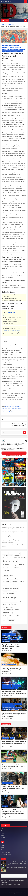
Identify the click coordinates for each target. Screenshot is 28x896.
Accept (14, 453)
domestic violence (18, 704)
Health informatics (7, 584)
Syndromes (11, 620)
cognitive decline (12, 633)
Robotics (19, 615)
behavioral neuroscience (12, 45)
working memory (6, 641)
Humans (11, 737)
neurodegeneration (7, 686)
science (4, 51)
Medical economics (6, 591)
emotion (11, 575)
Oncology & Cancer (8, 609)
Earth (2, 831)
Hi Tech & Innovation (18, 584)
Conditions (16, 568)
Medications (14, 591)
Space (2, 835)
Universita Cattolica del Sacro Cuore (15, 51)
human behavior (10, 705)
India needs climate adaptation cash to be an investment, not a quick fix (14, 765)
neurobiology (18, 47)
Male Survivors (18, 707)
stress (4, 620)
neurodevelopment (8, 601)
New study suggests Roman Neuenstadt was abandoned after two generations (13, 788)
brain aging (14, 682)
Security (10, 618)
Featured (12, 47)
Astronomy (5, 806)
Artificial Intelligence (7, 555)
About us (3, 847)
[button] (26, 441)
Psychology (21, 49)
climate (21, 565)
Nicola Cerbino (11, 312)
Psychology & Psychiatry (9, 615)
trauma (17, 709)
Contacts (3, 845)
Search (24, 432)
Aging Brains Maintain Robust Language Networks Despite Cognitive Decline (11, 646)
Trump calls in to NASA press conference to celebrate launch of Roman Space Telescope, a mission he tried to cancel (13, 540)
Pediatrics (17, 609)
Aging (10, 553)
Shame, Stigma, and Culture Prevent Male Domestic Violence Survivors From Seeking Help (14, 714)
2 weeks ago (6, 695)
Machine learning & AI (10, 589)
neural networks (19, 637)
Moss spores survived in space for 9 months (14, 419)
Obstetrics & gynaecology (8, 607)
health (21, 581)
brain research (6, 47)
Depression (6, 570)
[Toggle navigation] (7, 20)
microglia (18, 684)
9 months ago (6, 61)
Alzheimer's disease (7, 682)
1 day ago (5, 817)
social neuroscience (19, 618)
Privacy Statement (18, 455)
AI (14, 553)
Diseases (5, 575)
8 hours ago (6, 746)
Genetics (14, 581)
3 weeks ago (6, 718)
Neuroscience (5, 49)
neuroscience (18, 408)
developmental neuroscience (11, 573)
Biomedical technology (7, 557)
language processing (7, 637)
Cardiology (14, 565)
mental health (8, 594)
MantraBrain (14, 894)
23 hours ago (6, 792)
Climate (4, 761)
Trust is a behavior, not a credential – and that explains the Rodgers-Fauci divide (14, 743)
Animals (4, 664)
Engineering (6, 581)
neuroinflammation (16, 686)
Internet (4, 586)
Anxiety (18, 553)
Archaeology (5, 782)
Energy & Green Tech (10, 578)
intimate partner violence (8, 707)
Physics (3, 837)
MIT (13, 637)
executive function (7, 635)
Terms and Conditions (6, 854)
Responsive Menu (25, 1)
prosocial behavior (13, 49)
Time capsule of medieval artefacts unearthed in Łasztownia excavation (13, 424)
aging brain (5, 633)
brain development (19, 558)
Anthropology (6, 737)
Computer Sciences (6, 567)
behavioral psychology (8, 704)
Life (8, 664)
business (6, 565)
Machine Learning (11, 586)
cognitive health (6, 684)
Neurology (18, 601)
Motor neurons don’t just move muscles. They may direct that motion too (12, 669)
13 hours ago (6, 768)
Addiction (5, 553)
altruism (4, 45)
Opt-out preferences (10, 455)
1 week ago (6, 650)
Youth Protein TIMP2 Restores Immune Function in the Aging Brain (14, 692)
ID (12, 61)
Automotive (17, 555)
